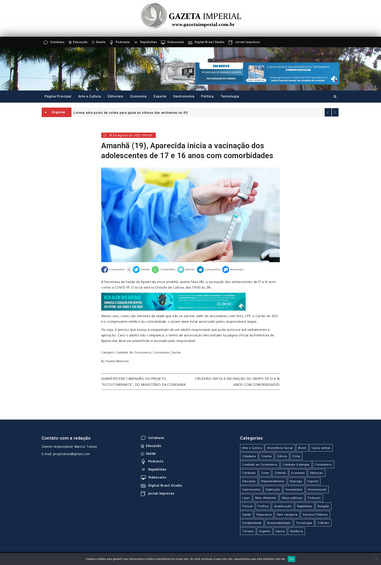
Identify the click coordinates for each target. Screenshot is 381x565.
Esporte (160, 96)
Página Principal (58, 96)
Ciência (282, 456)
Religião (323, 506)
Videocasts (175, 42)
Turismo (248, 531)
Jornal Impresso (247, 42)
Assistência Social (280, 447)
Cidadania (249, 456)
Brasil (302, 447)
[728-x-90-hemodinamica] (250, 73)
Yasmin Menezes (117, 361)
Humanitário (294, 489)
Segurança (263, 514)
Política (207, 96)
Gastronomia (183, 96)
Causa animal (321, 447)
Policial (247, 506)
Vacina (176, 352)
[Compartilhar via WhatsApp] (163, 269)
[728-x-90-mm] (173, 301)
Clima (296, 456)
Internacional (317, 489)
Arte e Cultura (89, 96)
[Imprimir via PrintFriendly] (186, 269)
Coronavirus (161, 352)
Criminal (280, 473)
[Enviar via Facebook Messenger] (232, 269)
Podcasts (123, 42)
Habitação (273, 489)
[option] (205, 112)
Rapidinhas (148, 42)
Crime (265, 473)
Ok (291, 558)
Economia (138, 96)
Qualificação (283, 506)
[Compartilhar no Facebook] (113, 269)
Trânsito (323, 523)
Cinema (266, 456)
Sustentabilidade (279, 523)
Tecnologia (230, 96)
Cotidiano (57, 42)
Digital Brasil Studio (210, 42)
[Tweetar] (141, 269)
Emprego (296, 481)
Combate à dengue (296, 464)
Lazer (246, 498)
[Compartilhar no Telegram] (208, 269)
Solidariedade (252, 523)
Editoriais (115, 96)
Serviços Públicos (315, 514)
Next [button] (335, 112)
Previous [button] (328, 112)
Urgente (264, 531)
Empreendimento (273, 481)
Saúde (100, 42)
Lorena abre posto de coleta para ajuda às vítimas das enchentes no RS (131, 113)
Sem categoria (287, 514)
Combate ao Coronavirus (133, 352)
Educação (80, 42)
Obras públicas (292, 498)
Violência (296, 531)
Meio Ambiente (265, 498)
